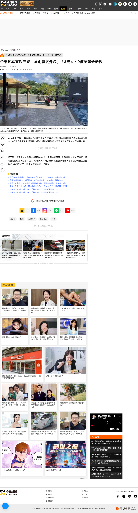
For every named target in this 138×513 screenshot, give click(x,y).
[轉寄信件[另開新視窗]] (2, 150)
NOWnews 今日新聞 (7, 50)
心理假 (66, 13)
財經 (56, 8)
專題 (28, 8)
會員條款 (85, 491)
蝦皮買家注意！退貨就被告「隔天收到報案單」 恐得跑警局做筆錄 (21, 377)
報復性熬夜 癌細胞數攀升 (11, 337)
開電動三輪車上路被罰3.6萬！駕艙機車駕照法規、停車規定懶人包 (43, 433)
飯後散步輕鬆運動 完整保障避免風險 (72, 404)
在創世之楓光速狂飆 (53, 470)
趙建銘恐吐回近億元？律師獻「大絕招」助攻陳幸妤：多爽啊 (14, 309)
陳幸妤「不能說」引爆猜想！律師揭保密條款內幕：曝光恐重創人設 (43, 405)
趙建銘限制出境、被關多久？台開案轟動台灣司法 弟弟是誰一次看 (72, 433)
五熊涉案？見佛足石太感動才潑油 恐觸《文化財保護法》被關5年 (43, 338)
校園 (100, 8)
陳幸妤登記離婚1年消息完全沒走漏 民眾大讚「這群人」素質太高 (43, 310)
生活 (63, 8)
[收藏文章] (2, 169)
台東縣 (12, 219)
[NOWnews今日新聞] (9, 3)
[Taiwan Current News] (115, 4)
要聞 (21, 8)
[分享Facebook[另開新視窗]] (2, 138)
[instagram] (100, 4)
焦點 (7, 8)
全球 (49, 8)
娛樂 (35, 8)
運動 (42, 8)
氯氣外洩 (43, 219)
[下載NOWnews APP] (125, 4)
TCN (46, 13)
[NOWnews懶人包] (120, 4)
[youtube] (110, 4)
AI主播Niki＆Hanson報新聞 (84, 13)
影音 (80, 8)
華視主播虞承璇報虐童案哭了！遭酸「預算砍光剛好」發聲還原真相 (72, 338)
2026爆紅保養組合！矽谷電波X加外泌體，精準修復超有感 (14, 433)
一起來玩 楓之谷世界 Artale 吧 (13, 470)
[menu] (2, 8)
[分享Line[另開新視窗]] (2, 144)
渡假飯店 (31, 219)
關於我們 (85, 494)
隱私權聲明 (50, 497)
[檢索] (130, 4)
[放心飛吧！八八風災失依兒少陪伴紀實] (27, 3)
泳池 (53, 219)
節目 (86, 8)
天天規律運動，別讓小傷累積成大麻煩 (72, 309)
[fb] (95, 4)
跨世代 (37, 13)
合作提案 (85, 497)
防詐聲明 (49, 491)
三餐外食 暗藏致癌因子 (54, 376)
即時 (14, 8)
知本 (22, 219)
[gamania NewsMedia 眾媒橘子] (125, 508)
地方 (93, 8)
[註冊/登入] (135, 4)
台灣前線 (56, 13)
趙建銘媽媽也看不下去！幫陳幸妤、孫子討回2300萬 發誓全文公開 (14, 405)
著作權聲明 (50, 501)
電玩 (70, 8)
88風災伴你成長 (24, 13)
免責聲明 (49, 494)
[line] (105, 4)
